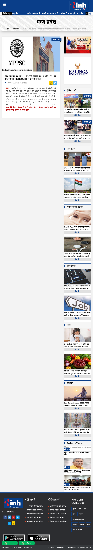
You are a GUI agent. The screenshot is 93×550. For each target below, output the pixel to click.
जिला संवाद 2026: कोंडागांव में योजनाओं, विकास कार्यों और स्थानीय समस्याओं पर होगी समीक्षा (36, 521)
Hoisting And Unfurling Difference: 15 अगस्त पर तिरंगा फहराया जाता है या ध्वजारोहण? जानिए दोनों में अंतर (77, 196)
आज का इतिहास (77, 530)
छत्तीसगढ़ (28, 543)
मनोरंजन (81, 514)
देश (80, 509)
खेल (85, 509)
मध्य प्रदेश (16, 29)
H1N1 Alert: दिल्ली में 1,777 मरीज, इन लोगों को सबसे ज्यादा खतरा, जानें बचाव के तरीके (77, 345)
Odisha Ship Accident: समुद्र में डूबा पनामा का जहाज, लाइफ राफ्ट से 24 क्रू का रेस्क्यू (36, 513)
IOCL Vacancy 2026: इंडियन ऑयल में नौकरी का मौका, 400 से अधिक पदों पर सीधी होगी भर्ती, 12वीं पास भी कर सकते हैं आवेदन (77, 287)
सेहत (69, 325)
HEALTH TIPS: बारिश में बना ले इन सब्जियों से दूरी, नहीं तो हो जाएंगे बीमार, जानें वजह (77, 372)
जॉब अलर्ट (71, 266)
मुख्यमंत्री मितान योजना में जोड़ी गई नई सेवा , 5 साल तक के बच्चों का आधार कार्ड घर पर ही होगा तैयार (31, 108)
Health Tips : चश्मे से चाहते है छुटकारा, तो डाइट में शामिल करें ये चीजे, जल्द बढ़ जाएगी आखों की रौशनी (77, 228)
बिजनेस (82, 524)
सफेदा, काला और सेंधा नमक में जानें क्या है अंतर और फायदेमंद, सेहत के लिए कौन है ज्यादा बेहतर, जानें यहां (77, 255)
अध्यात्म (70, 383)
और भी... (77, 115)
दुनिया (74, 509)
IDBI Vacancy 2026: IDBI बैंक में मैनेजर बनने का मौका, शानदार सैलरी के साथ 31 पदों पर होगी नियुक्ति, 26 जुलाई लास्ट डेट (77, 314)
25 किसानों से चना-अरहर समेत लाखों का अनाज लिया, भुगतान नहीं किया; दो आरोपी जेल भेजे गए (35, 506)
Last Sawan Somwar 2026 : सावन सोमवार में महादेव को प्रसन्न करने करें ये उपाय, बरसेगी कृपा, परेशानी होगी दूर (76, 404)
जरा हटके (71, 149)
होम (8, 29)
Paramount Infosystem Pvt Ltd (79, 547)
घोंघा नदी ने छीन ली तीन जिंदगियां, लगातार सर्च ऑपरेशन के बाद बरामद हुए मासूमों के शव (35, 517)
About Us (60, 547)
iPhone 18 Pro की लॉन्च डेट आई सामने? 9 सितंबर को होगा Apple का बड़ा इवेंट (77, 169)
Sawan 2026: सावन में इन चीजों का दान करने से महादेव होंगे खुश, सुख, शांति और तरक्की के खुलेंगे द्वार (77, 431)
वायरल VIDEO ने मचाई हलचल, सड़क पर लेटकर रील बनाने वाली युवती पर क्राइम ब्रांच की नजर (34, 510)
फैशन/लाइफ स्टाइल (75, 207)
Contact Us (50, 547)
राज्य (88, 524)
